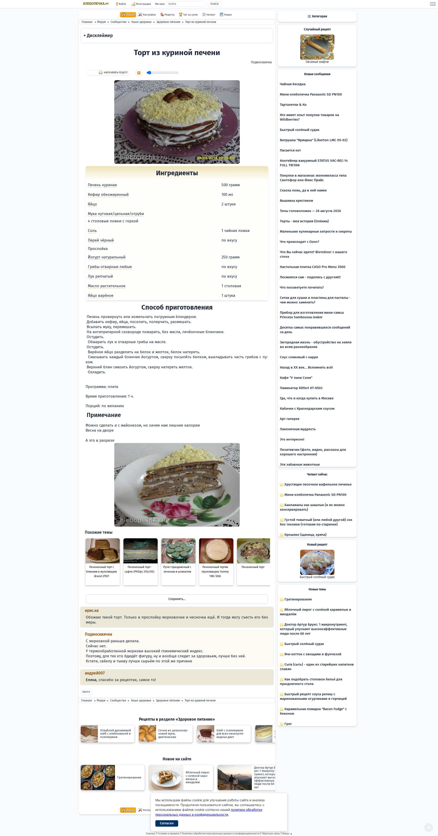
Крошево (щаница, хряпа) (305, 535)
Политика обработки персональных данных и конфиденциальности (220, 833)
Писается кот (290, 150)
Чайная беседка (292, 84)
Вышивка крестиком (296, 201)
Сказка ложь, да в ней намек (303, 190)
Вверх (86, 691)
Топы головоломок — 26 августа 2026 (310, 211)
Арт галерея (289, 419)
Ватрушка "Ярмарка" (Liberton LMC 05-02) (313, 140)
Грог (288, 724)
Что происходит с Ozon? (299, 242)
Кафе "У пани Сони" (296, 378)
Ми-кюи (160, 4)
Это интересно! (292, 439)
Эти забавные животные (300, 464)
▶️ (139, 72)
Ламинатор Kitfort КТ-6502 (301, 388)
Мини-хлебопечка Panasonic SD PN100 (311, 94)
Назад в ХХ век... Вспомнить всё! (306, 367)
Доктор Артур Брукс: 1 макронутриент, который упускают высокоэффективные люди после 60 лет (313, 629)
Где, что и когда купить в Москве (307, 398)
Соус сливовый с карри (299, 357)
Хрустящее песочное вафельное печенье (318, 484)
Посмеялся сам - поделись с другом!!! (310, 277)
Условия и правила (168, 833)
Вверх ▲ (287, 833)
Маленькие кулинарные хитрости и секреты (316, 231)
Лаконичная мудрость (298, 429)
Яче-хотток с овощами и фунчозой (312, 654)
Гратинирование (298, 599)
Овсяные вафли (317, 62)
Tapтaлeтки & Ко (293, 105)
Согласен (167, 823)
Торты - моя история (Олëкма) (304, 221)
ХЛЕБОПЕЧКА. (96, 4)
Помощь (150, 833)
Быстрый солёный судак (299, 130)
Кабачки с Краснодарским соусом (307, 408)
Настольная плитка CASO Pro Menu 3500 (312, 267)
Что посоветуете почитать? (302, 287)
